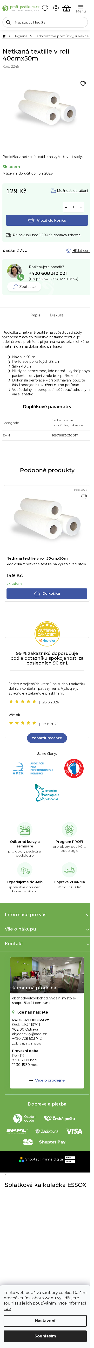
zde (7, 1308)
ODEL (21, 250)
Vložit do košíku (51, 220)
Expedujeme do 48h (25, 882)
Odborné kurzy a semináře (25, 844)
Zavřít (29, 250)
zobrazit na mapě (26, 1043)
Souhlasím (45, 1336)
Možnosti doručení (72, 191)
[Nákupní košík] (66, 8)
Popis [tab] (35, 315)
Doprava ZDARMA (69, 882)
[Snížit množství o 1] (66, 207)
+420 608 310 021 (48, 273)
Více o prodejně (50, 1080)
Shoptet (32, 1159)
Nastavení (45, 1320)
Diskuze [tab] (56, 315)
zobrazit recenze (47, 738)
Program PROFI (69, 842)
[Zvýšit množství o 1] (81, 207)
